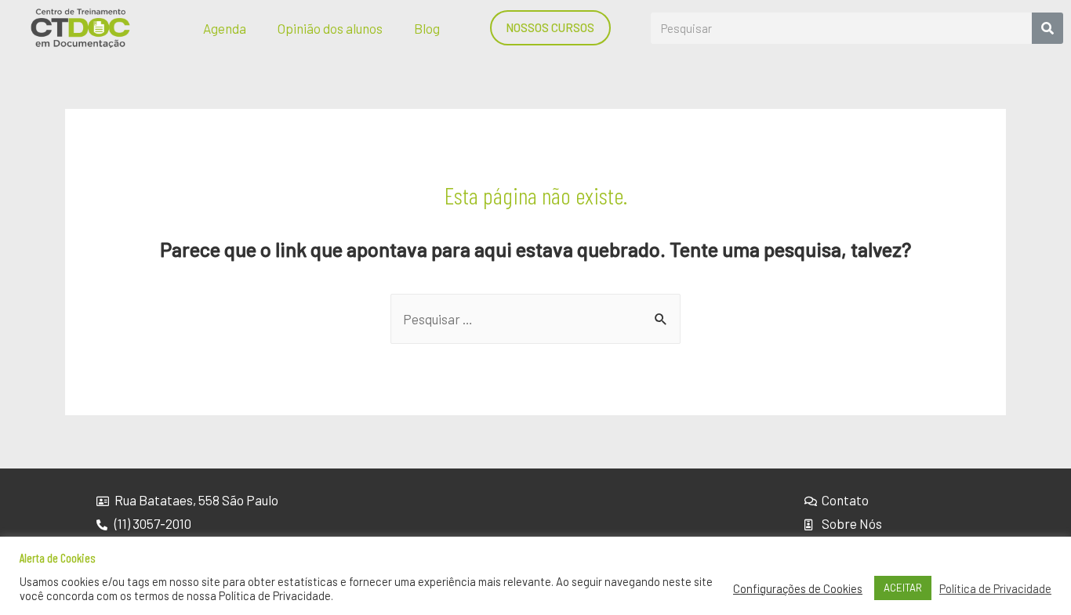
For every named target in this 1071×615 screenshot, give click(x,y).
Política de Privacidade (995, 588)
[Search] (1047, 28)
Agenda (224, 28)
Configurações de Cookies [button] (797, 588)
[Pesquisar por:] (535, 319)
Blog (427, 28)
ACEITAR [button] (903, 587)
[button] (550, 27)
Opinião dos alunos (330, 28)
